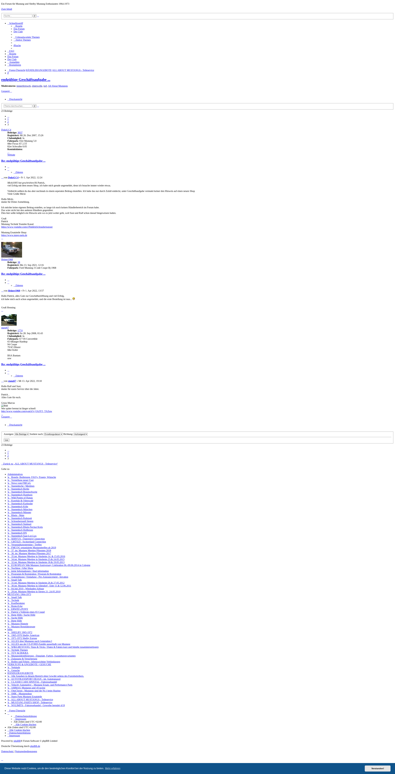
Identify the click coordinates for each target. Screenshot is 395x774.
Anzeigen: (9, 434)
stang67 (5, 327)
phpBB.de (35, 746)
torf (45, 86)
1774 (20, 330)
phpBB (17, 741)
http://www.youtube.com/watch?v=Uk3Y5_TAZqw (26, 411)
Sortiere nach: (37, 434)
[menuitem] (18, 26)
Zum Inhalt (6, 9)
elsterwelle (37, 86)
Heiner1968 (7, 259)
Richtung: (68, 434)
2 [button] (8, 121)
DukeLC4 (6, 129)
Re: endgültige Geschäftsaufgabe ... (23, 160)
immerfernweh (24, 86)
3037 (20, 132)
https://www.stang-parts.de (14, 235)
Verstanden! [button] (377, 768)
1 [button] (8, 119)
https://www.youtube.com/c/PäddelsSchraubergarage (27, 227)
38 (19, 262)
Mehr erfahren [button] (112, 768)
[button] (8, 116)
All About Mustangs (58, 86)
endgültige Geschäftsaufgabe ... (25, 80)
